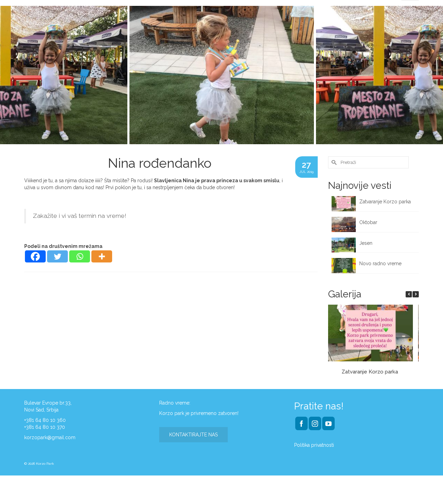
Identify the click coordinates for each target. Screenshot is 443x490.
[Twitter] (57, 256)
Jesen (365, 243)
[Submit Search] (333, 162)
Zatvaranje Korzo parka (385, 201)
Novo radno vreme (380, 263)
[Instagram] (315, 423)
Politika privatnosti (314, 445)
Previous (9, 75)
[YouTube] (328, 423)
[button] (416, 294)
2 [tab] (225, 140)
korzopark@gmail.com (49, 437)
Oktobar (368, 222)
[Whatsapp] (79, 256)
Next (433, 75)
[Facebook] (35, 256)
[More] (101, 256)
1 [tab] (217, 140)
